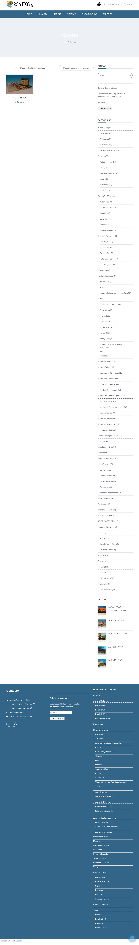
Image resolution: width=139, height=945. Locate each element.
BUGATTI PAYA (115, 660)
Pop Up (103, 441)
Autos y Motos (106, 162)
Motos (102, 333)
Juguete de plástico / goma (109, 395)
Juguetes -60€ (106, 430)
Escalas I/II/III (106, 589)
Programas (104, 139)
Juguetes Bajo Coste (106, 424)
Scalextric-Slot (104, 515)
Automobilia (103, 127)
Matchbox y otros (107, 259)
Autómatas (104, 202)
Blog (29, 14)
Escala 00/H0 (105, 578)
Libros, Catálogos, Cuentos (109, 435)
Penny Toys (105, 338)
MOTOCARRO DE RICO (118, 633)
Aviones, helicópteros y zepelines (114, 293)
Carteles (107, 14)
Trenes (101, 567)
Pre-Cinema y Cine (105, 498)
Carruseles (104, 310)
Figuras (103, 316)
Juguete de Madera (106, 378)
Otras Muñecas (106, 481)
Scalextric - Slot (99, 858)
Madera (57, 14)
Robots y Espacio (105, 510)
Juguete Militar (106, 327)
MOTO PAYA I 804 (116, 620)
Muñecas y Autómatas (107, 458)
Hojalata (42, 14)
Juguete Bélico (104, 367)
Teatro (100, 561)
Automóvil (104, 287)
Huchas (103, 321)
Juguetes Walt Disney (102, 832)
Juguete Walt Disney (106, 418)
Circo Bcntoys (89, 14)
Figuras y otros (106, 401)
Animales (103, 281)
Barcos (102, 299)
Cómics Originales (105, 264)
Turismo (103, 190)
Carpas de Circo (106, 207)
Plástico (71, 14)
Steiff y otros (103, 555)
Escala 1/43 (104, 241)
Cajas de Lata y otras (106, 150)
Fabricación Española (108, 390)
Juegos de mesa (104, 361)
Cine (102, 167)
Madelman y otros (105, 447)
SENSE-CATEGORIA (106, 521)
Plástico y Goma (106, 230)
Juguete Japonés (105, 413)
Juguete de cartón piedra (108, 373)
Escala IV (103, 584)
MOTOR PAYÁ (19, 97)
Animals (103, 538)
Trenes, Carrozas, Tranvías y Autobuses (111, 345)
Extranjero (104, 219)
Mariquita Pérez (106, 475)
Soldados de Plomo (106, 527)
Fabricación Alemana (108, 384)
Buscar (130, 4)
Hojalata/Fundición (105, 276)
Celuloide (104, 470)
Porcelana (104, 487)
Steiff (100, 532)
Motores (101, 453)
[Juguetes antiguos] (20, 7)
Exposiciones (103, 270)
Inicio (65, 42)
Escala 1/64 (104, 247)
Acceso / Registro (111, 4)
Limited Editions (106, 549)
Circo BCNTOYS (104, 196)
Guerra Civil (105, 179)
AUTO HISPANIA (115, 647)
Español (103, 213)
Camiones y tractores (109, 304)
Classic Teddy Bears (108, 544)
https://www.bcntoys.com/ (21, 716)
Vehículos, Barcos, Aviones (111, 407)
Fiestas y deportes (107, 173)
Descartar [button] (20, 941)
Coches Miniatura (105, 236)
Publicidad (104, 145)
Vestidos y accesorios (109, 492)
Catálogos (104, 133)
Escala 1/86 (104, 253)
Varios (102, 356)
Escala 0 (103, 572)
